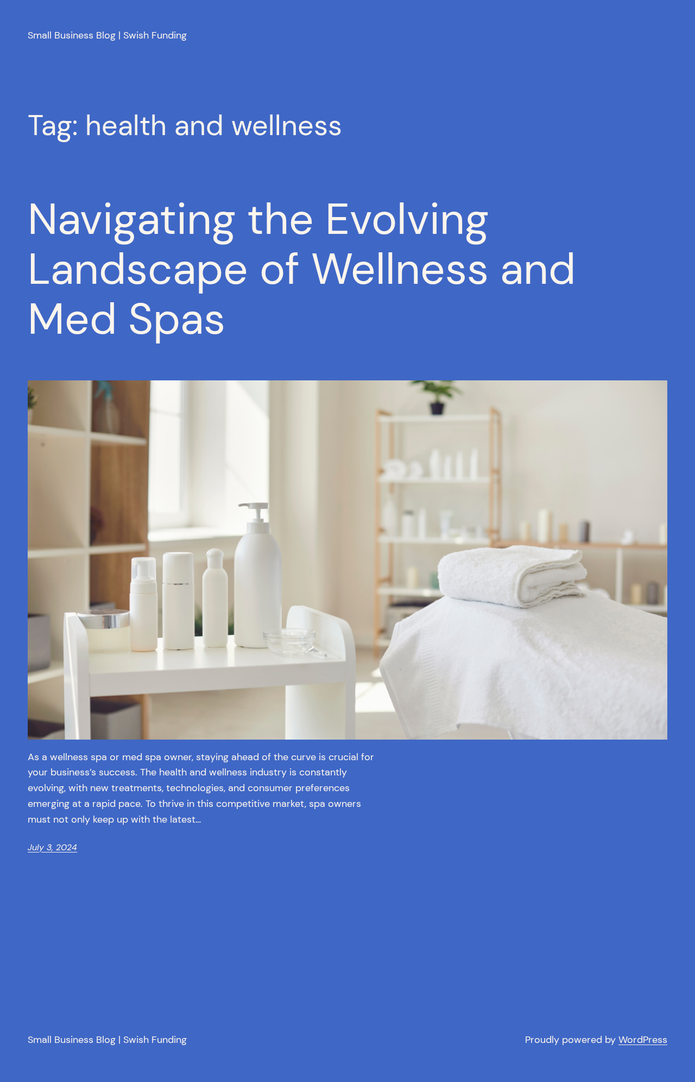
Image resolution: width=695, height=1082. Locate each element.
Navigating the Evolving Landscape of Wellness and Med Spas (302, 269)
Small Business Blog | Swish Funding (107, 35)
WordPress (642, 1039)
